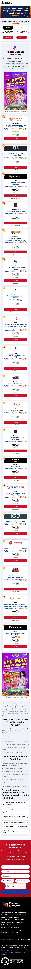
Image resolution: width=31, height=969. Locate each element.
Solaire (15, 602)
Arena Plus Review (15, 141)
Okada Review (15, 370)
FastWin (15, 382)
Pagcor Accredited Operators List (18, 914)
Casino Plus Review (15, 254)
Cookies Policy (5, 925)
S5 (15, 152)
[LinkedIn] (26, 939)
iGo (15, 520)
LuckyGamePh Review (15, 198)
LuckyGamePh (15, 180)
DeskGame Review (15, 225)
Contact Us (4, 917)
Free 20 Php (15, 466)
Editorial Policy (5, 927)
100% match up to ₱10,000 (15, 211)
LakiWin (15, 464)
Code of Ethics (10, 922)
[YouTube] (29, 939)
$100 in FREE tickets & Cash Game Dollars (15, 634)
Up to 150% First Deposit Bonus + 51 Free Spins (15, 155)
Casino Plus (15, 236)
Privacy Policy (20, 930)
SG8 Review (15, 342)
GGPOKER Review (16, 649)
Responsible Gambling (7, 912)
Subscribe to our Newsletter (8, 935)
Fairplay (15, 435)
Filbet (15, 491)
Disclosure (20, 925)
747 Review (15, 283)
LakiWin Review (15, 480)
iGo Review (15, 536)
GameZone (15, 574)
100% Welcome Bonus (15, 384)
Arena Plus (15, 123)
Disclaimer (13, 925)
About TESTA (4, 914)
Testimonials (15, 932)
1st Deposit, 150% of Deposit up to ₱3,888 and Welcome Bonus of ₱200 (15, 326)
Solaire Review (15, 620)
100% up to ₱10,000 (15, 411)
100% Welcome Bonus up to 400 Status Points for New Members (15, 605)
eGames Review (15, 562)
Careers (3, 922)
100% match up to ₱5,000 (15, 522)
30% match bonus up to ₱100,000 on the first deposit (15, 239)
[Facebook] (18, 939)
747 (15, 265)
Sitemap (11, 917)
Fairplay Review (15, 453)
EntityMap (17, 917)
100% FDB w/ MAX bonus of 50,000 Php (15, 494)
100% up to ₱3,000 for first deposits (15, 268)
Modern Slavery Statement (8, 930)
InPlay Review (15, 424)
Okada (15, 353)
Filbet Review (15, 509)
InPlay (15, 408)
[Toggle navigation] (28, 2)
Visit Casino (8, 37)
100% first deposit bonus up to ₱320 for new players (15, 576)
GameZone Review (15, 591)
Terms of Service (5, 932)
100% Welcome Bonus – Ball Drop (15, 356)
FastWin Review (15, 397)
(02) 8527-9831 (5, 950)
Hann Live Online (15, 294)
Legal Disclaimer (15, 927)
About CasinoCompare (20, 912)
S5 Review (15, 169)
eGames (15, 547)
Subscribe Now (15, 892)
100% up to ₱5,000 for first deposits (15, 183)
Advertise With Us (20, 920)
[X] (24, 939)
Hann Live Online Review (15, 311)
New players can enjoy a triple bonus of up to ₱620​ (15, 126)
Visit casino (15, 339)
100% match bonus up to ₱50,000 (15, 438)
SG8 (15, 323)
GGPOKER (15, 631)
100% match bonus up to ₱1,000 (15, 549)
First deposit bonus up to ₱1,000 (15, 297)
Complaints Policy (20, 922)
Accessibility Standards (7, 920)
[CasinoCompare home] (6, 2)
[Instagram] (21, 939)
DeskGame (15, 209)
